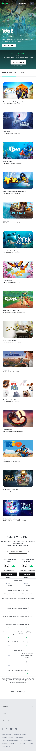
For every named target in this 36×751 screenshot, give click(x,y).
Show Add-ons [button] (16, 692)
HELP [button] (4, 713)
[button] (9, 72)
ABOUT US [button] (6, 720)
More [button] (10, 37)
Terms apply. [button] (31, 678)
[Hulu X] (8, 728)
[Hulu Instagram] (16, 728)
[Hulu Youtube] (12, 728)
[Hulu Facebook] (4, 728)
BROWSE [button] (5, 706)
